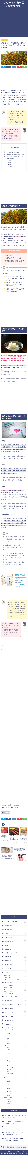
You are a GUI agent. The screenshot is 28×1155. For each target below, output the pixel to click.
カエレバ (22, 580)
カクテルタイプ (15, 1030)
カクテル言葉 (15, 1097)
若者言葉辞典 (14, 961)
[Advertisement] (14, 22)
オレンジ (9, 1051)
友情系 (8, 1103)
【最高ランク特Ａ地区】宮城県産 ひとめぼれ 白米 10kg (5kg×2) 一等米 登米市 (21, 576)
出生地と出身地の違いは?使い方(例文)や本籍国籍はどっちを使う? (14, 1122)
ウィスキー (9, 1091)
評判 (10, 160)
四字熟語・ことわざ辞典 (14, 953)
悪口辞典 (14, 933)
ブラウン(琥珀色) (11, 1062)
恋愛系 (8, 1099)
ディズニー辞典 (14, 937)
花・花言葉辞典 (14, 1024)
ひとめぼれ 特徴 (6, 812)
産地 (10, 162)
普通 (8, 1071)
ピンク (8, 1058)
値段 (10, 164)
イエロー (9, 1053)
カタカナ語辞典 (14, 926)
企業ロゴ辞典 (14, 949)
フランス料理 (15, 989)
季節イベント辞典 (14, 1016)
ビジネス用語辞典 (14, 941)
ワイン (8, 1086)
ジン (8, 1079)
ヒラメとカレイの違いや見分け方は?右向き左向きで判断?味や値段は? (14, 1134)
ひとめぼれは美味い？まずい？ (15, 154)
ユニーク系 (9, 1105)
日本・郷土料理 (15, 985)
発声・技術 (15, 977)
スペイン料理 (15, 991)
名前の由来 (12, 166)
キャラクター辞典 (14, 1012)
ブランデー (9, 1093)
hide (18, 147)
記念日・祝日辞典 (14, 1008)
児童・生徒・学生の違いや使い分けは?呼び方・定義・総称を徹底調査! (14, 1139)
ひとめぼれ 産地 (15, 807)
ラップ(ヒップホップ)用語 (15, 979)
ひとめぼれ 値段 (6, 810)
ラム (8, 1084)
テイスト (15, 1036)
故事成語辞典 (14, 957)
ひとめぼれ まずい (16, 805)
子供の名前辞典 (14, 1000)
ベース (15, 1077)
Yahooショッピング (19, 586)
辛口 (8, 1040)
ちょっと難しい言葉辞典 (14, 922)
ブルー (8, 1056)
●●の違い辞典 (14, 929)
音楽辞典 (14, 972)
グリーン (9, 1054)
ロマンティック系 (11, 1101)
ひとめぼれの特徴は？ (13, 152)
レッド (8, 1049)
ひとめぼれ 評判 (6, 807)
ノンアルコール (10, 1075)
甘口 (8, 1038)
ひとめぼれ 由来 (15, 810)
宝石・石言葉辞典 (14, 1020)
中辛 (8, 1041)
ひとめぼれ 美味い (6, 805)
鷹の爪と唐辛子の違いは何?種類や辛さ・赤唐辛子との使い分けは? (14, 1116)
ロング (8, 1033)
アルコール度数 (15, 1067)
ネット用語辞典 (14, 964)
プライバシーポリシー (10, 1151)
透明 (8, 1047)
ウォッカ (9, 1081)
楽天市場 (22, 584)
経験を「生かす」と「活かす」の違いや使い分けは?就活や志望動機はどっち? (14, 1128)
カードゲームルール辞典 (14, 997)
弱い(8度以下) (10, 1069)
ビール (8, 1090)
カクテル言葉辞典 (14, 1028)
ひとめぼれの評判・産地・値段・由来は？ (15, 157)
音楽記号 (15, 975)
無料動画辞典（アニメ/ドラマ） (14, 1004)
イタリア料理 (15, 987)
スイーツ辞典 (14, 968)
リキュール (9, 1088)
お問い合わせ (19, 1151)
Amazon (17, 584)
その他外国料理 (15, 993)
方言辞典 (14, 945)
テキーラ (9, 1083)
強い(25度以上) (10, 1073)
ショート (9, 1032)
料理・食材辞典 (4, 39)
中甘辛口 (9, 1043)
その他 (8, 1095)
